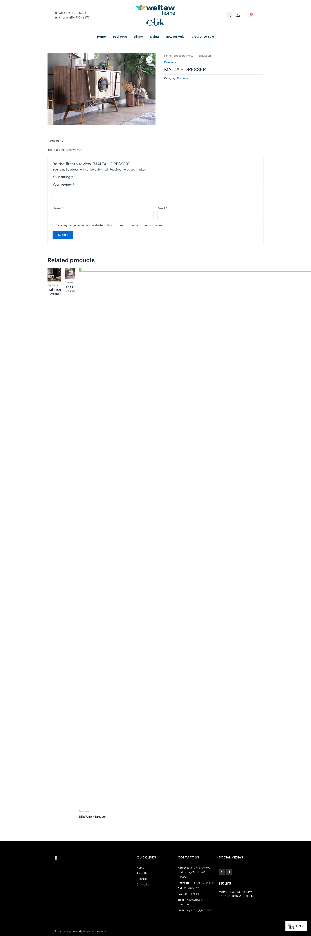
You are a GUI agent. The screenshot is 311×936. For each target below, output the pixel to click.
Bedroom (120, 37)
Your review (64, 184)
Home (101, 37)
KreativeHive (100, 931)
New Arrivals (175, 37)
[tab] (56, 140)
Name (58, 208)
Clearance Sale (202, 37)
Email (162, 208)
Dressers (179, 55)
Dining (138, 37)
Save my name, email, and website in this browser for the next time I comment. (110, 225)
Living (154, 37)
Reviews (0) (56, 140)
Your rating (63, 177)
